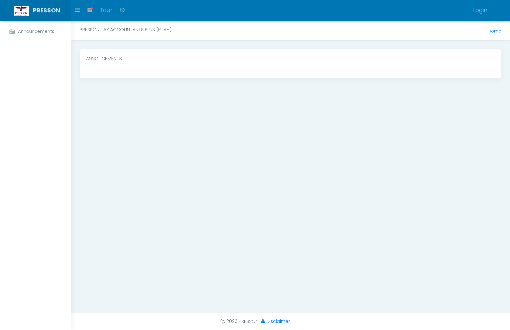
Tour (106, 10)
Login (480, 10)
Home (494, 31)
